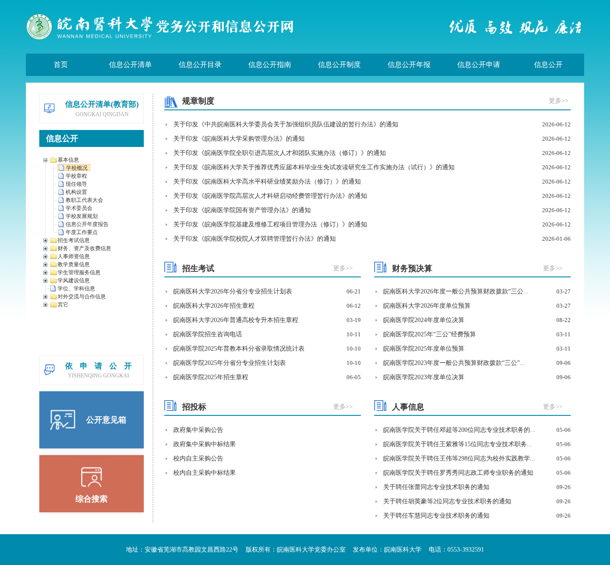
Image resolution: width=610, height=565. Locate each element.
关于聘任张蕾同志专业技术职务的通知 (436, 487)
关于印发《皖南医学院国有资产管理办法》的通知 (242, 210)
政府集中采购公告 (198, 430)
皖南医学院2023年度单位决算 (423, 377)
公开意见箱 (106, 419)
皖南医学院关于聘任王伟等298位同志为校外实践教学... (459, 458)
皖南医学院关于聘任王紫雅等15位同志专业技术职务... (457, 444)
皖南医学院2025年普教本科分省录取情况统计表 (239, 348)
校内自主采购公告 (198, 458)
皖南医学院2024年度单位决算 (423, 320)
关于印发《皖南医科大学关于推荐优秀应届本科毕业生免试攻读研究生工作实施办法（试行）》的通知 (314, 167)
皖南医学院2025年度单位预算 (423, 348)
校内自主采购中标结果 (204, 472)
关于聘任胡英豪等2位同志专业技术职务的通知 (447, 501)
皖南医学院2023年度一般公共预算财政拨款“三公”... (454, 363)
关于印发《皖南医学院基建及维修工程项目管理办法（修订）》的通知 (270, 224)
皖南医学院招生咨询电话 (207, 334)
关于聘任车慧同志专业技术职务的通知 (436, 515)
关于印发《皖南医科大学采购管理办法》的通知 (239, 138)
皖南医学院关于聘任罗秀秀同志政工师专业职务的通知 (458, 472)
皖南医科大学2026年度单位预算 (427, 305)
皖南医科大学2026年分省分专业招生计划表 (232, 291)
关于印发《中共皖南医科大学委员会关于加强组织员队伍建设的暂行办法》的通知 (285, 124)
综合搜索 (91, 498)
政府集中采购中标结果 (204, 444)
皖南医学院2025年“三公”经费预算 (429, 334)
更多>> (558, 100)
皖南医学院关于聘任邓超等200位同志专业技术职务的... (459, 430)
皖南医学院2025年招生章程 (210, 377)
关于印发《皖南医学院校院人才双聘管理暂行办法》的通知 (254, 238)
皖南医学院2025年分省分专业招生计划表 (229, 363)
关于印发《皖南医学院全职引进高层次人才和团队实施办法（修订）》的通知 (279, 153)
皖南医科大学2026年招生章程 (214, 305)
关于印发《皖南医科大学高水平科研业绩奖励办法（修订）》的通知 (267, 181)
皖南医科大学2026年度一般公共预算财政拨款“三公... (456, 291)
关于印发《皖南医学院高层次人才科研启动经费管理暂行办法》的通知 (270, 196)
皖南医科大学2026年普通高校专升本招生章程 (235, 320)
